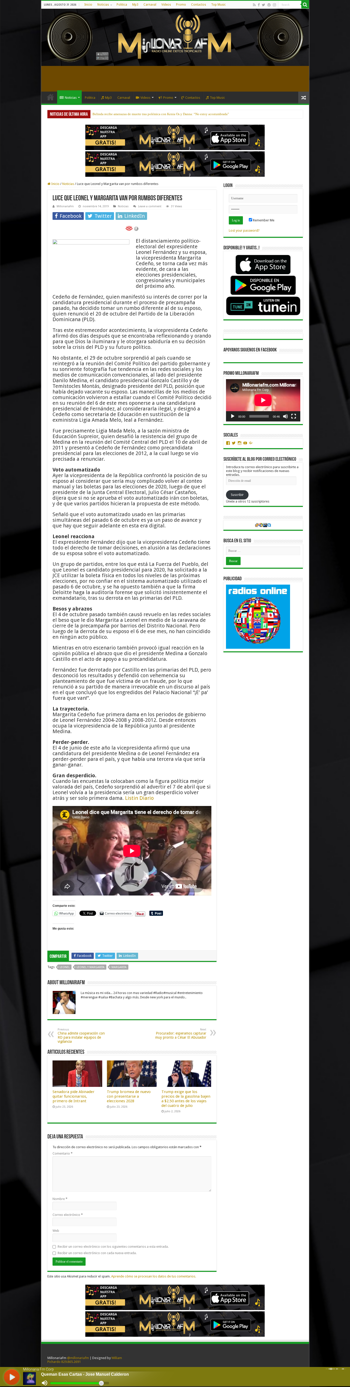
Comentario (63, 1153)
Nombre (60, 1199)
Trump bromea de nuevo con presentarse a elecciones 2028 (129, 1096)
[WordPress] (269, 5)
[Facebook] (258, 5)
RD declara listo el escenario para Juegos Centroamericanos (133, 114)
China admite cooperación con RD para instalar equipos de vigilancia (81, 1036)
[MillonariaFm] (175, 37)
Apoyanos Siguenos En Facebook (250, 350)
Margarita (119, 967)
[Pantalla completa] (293, 416)
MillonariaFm (65, 206)
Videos (166, 4)
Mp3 (135, 4)
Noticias (103, 4)
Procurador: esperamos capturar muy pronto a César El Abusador (180, 1033)
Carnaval (149, 4)
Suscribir (237, 495)
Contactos (198, 4)
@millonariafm (78, 1358)
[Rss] (254, 5)
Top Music (218, 4)
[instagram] (274, 5)
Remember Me (263, 220)
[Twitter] (263, 5)
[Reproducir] (232, 416)
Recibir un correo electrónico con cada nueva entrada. (97, 1253)
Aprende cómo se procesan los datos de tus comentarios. (153, 1276)
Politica (122, 4)
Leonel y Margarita (91, 967)
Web (56, 1231)
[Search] (305, 4)
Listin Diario (139, 798)
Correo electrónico (68, 1215)
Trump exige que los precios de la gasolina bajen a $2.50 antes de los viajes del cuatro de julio (185, 1098)
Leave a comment (149, 206)
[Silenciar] (285, 416)
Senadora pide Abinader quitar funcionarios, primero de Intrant (74, 1096)
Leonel (65, 967)
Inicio (88, 4)
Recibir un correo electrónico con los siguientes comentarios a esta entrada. (113, 1246)
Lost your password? (244, 230)
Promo (181, 4)
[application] (263, 400)
